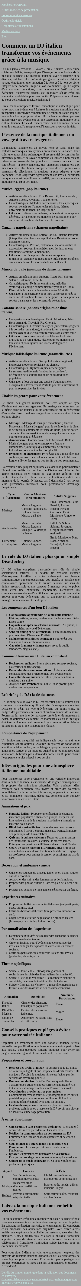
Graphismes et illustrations (17, 25)
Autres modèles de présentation (20, 10)
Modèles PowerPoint (14, 4)
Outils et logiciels (12, 20)
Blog (4, 36)
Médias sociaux (11, 31)
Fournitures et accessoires (17, 15)
